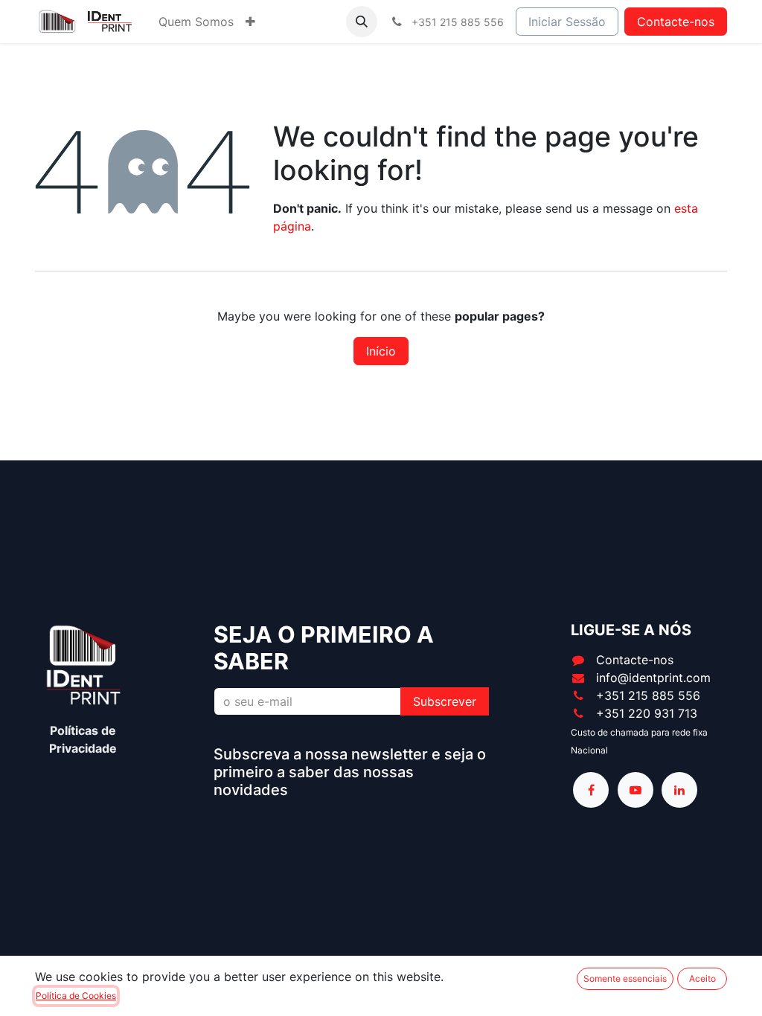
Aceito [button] (702, 978)
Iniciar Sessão (567, 21)
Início (381, 351)
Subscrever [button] (444, 701)
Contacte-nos (675, 21)
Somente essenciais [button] (625, 978)
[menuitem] (196, 21)
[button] (361, 21)
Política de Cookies (76, 995)
